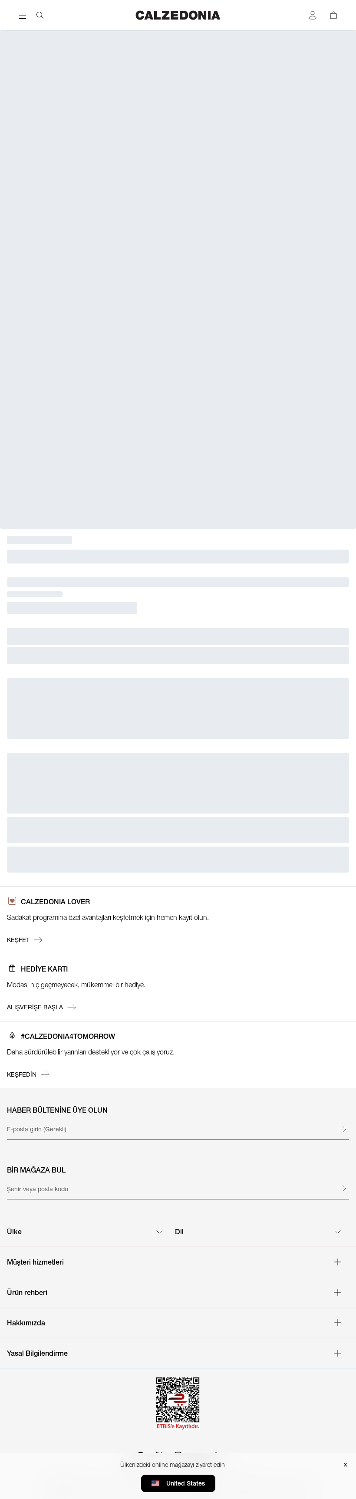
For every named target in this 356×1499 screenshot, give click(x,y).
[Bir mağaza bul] (344, 1188)
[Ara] (40, 15)
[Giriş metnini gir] (344, 1129)
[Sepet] (333, 15)
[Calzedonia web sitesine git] (178, 15)
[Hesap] (312, 15)
